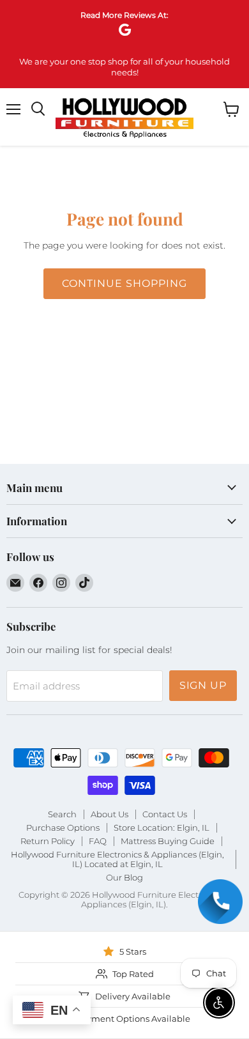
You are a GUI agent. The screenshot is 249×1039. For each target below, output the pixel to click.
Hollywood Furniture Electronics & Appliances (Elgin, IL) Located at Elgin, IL (117, 859)
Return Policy (47, 841)
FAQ (98, 841)
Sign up (203, 685)
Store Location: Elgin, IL (161, 827)
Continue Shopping (124, 283)
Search (62, 814)
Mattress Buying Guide (168, 841)
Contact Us (164, 814)
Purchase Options (63, 827)
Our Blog (124, 877)
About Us (109, 814)
